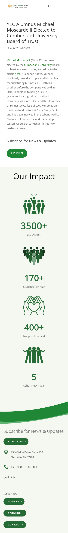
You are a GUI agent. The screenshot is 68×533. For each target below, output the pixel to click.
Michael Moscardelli (18, 60)
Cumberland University (38, 65)
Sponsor (14, 512)
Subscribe (17, 153)
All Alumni (25, 47)
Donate (13, 501)
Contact (14, 524)
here (17, 74)
